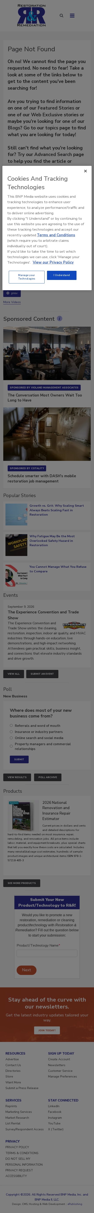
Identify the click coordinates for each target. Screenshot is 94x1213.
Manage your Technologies (26, 276)
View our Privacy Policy (53, 262)
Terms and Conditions (56, 234)
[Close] (85, 171)
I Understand (62, 275)
